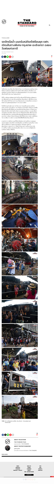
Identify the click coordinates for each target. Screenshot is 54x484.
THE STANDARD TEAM (8, 52)
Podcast (18, 467)
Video (29, 467)
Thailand (5, 38)
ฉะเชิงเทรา (20, 421)
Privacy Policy (17, 470)
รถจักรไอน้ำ (8, 422)
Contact (40, 470)
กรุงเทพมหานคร (27, 421)
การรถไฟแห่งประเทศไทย (11, 421)
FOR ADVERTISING (29, 471)
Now (40, 467)
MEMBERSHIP (29, 474)
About (29, 470)
